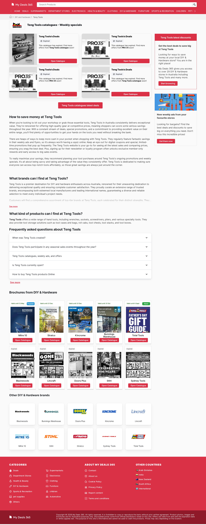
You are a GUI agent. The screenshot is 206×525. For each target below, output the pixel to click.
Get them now (166, 141)
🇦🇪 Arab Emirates (144, 470)
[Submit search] (194, 4)
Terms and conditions (99, 498)
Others (16, 502)
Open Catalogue (58, 61)
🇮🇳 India (139, 475)
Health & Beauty (96, 11)
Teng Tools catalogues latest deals (80, 105)
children (181, 11)
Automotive (55, 496)
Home (17, 11)
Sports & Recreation (162, 11)
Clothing (112, 11)
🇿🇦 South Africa (143, 484)
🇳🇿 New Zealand (143, 479)
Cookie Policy (95, 481)
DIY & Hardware (128, 11)
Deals (25, 11)
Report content (96, 493)
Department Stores (59, 11)
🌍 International (143, 488)
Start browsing (168, 83)
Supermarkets (38, 11)
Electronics (78, 11)
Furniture (143, 11)
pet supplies (19, 496)
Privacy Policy (95, 487)
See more (13, 206)
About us (93, 476)
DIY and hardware (22, 17)
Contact (92, 470)
